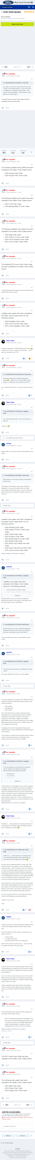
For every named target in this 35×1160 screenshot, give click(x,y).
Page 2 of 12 (17, 67)
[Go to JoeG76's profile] (3, 568)
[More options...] (32, 79)
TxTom (23, 82)
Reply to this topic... (10, 1126)
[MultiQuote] (2, 108)
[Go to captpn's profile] (3, 918)
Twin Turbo (24, 374)
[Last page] (32, 67)
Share (9, 1135)
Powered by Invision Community (17, 1157)
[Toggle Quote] (4, 82)
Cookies (17, 1149)
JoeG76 (23, 624)
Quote (7, 107)
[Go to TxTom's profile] (3, 444)
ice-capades (6, 16)
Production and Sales (19, 18)
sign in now (10, 1115)
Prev (5, 67)
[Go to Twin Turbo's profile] (3, 341)
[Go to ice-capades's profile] (3, 75)
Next (29, 67)
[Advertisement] (17, 45)
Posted (13, 76)
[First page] (2, 67)
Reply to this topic (17, 24)
